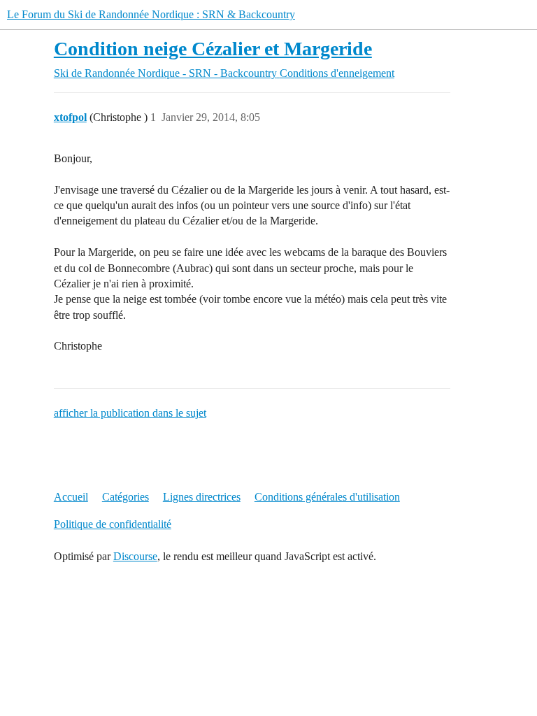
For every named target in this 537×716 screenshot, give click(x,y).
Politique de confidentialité (112, 524)
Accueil (71, 497)
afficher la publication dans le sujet (130, 413)
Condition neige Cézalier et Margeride (213, 48)
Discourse (135, 556)
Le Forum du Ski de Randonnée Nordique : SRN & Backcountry (151, 14)
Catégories (125, 497)
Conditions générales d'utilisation (327, 497)
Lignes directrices (202, 497)
